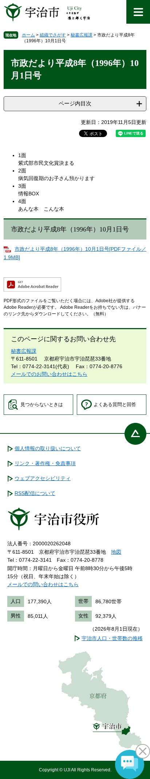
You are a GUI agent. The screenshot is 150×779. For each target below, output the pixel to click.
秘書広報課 (81, 35)
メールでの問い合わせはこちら (43, 584)
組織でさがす (53, 35)
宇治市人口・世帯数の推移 (112, 638)
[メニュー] (138, 12)
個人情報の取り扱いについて (48, 448)
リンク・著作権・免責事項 (45, 463)
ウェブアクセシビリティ (43, 478)
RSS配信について (35, 493)
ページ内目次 (75, 103)
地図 (116, 552)
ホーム (28, 35)
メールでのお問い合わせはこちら (49, 374)
